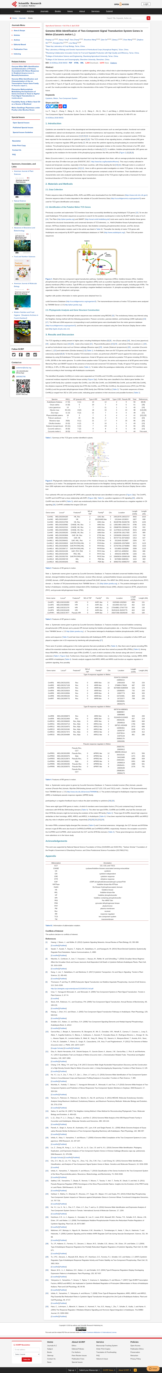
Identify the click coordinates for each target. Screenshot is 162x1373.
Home (17, 11)
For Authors (76, 1352)
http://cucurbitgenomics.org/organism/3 (125, 198)
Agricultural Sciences (53, 26)
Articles (30, 11)
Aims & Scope (19, 30)
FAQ (14, 154)
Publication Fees (20, 49)
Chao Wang (127, 40)
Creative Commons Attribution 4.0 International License (98, 1332)
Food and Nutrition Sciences (24, 257)
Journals (44, 11)
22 (112, 344)
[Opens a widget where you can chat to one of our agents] (153, 1369)
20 (72, 344)
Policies (134, 1342)
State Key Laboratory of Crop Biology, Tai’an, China (65, 46)
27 (101, 640)
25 (129, 347)
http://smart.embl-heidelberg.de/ (97, 219)
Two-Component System (68, 98)
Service (100, 1342)
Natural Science (20, 201)
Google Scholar (57, 1048)
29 (89, 820)
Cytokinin (49, 98)
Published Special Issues (23, 127)
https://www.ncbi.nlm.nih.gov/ (136, 195)
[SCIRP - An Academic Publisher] (26, 4)
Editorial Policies (78, 1349)
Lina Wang (73, 43)
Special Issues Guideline (23, 132)
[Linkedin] (28, 354)
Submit (109, 11)
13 (137, 213)
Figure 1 (123, 153)
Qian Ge (104, 40)
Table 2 (115, 389)
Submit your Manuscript (88, 1370)
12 (82, 168)
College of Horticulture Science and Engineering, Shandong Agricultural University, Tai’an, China (82, 56)
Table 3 (100, 498)
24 (145, 344)
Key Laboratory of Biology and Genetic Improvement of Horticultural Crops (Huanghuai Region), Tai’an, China (87, 50)
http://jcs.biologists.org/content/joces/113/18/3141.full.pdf (72, 989)
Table (98, 229)
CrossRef (54, 945)
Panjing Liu (50, 40)
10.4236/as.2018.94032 (58, 63)
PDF (70, 63)
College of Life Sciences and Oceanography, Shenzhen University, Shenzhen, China (77, 59)
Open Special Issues (21, 123)
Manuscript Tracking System (107, 1346)
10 (117, 165)
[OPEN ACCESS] (121, 4)
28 (110, 801)
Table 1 (90, 350)
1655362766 (20, 376)
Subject (50, 1349)
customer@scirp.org (23, 368)
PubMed (63, 945)
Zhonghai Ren (58, 43)
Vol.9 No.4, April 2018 (71, 26)
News (70, 11)
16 (145, 319)
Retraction (134, 1355)
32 (99, 820)
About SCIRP (78, 1342)
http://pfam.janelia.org (66, 219)
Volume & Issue (102, 1359)
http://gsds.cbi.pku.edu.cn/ (59, 329)
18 (128, 341)
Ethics (74, 1346)
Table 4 (114, 646)
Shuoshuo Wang (90, 40)
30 (93, 820)
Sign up (71, 1370)
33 (103, 820)
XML (82, 63)
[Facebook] (21, 354)
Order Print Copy (19, 145)
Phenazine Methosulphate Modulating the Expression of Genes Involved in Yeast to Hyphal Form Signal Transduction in (25, 93)
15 (113, 316)
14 (47, 219)
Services (95, 11)
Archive (17, 40)
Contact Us (16, 150)
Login (145, 4)
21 (91, 344)
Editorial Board (20, 44)
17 (47, 322)
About (82, 11)
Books (58, 11)
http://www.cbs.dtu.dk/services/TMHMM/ (82, 792)
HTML (76, 63)
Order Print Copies (103, 1349)
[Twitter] (13, 354)
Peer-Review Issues (79, 1355)
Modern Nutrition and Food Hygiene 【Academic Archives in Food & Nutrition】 (26, 315)
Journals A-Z (52, 1346)
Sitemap (50, 1355)
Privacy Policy (135, 1359)
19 (47, 344)
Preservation (135, 1352)
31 (96, 820)
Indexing (17, 54)
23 (116, 344)
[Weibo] (35, 354)
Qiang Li (115, 40)
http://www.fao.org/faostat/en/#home (104, 162)
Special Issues (77, 1362)
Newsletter (16, 141)
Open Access (135, 1346)
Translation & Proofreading (106, 1352)
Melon (55, 98)
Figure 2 (91, 379)
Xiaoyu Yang (63, 40)
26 (133, 498)
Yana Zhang (74, 40)
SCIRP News (108, 1370)
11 (120, 165)
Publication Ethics (137, 1349)
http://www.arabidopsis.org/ (114, 232)
